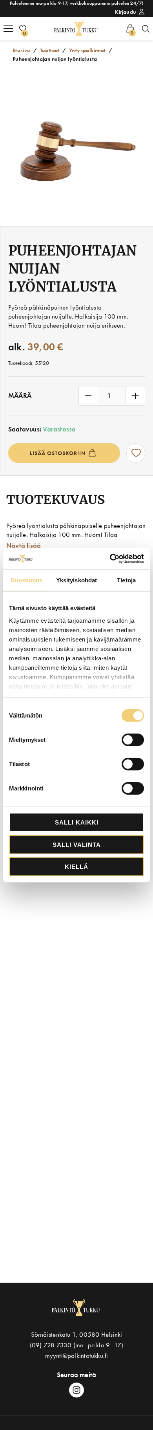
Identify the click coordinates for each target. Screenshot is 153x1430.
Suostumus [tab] (26, 580)
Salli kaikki (76, 822)
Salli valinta (77, 844)
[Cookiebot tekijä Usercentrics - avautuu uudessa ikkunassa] (110, 558)
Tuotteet (50, 50)
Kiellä (76, 866)
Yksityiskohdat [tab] (76, 580)
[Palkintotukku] (76, 28)
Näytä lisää (23, 545)
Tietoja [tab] (126, 580)
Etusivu (22, 50)
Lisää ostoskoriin (58, 453)
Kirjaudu (125, 11)
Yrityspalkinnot (87, 50)
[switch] (133, 740)
